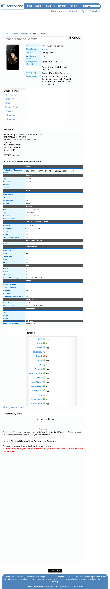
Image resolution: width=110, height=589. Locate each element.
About (53, 11)
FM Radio (38, 377)
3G (40, 364)
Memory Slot (36, 390)
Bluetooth (37, 351)
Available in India (31, 57)
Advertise (63, 11)
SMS (40, 339)
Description (31, 76)
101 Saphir (9, 111)
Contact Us (95, 11)
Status (28, 52)
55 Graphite (10, 119)
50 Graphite (10, 115)
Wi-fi (40, 360)
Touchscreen (36, 403)
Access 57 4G (10, 94)
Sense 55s (9, 103)
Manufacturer (32, 49)
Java (40, 395)
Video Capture (35, 373)
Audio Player (36, 382)
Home (5, 33)
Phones (15, 33)
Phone (28, 46)
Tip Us (85, 11)
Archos (24, 33)
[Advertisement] (14, 342)
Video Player (36, 386)
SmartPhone (36, 399)
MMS (39, 343)
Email (39, 347)
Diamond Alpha (11, 107)
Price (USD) (31, 73)
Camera (38, 369)
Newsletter (74, 11)
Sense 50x (9, 98)
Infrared (38, 356)
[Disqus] (43, 491)
